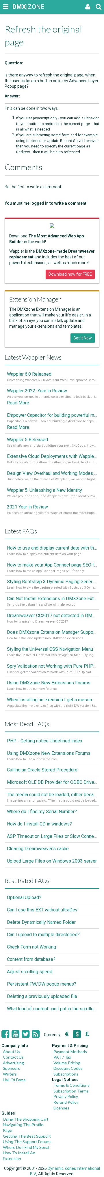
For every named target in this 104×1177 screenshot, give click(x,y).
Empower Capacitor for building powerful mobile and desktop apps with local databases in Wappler (52, 415)
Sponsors (11, 1068)
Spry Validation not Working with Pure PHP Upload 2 (52, 666)
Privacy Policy (65, 1096)
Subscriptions (65, 1074)
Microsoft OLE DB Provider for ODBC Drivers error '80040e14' (52, 782)
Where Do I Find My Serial (26, 1147)
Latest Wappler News (33, 357)
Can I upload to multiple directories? (43, 934)
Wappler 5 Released (27, 439)
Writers (10, 1074)
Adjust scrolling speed (29, 971)
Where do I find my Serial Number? (42, 811)
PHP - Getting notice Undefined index (44, 741)
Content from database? (31, 959)
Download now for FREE (70, 274)
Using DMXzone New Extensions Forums (48, 683)
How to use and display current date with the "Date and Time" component (52, 548)
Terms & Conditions (71, 1085)
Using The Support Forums (27, 1141)
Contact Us (13, 1057)
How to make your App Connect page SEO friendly (52, 565)
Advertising (13, 1062)
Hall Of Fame (14, 1079)
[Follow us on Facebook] (5, 1034)
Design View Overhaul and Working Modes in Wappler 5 (52, 473)
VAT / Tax (62, 1057)
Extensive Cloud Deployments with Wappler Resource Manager (52, 456)
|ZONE (17, 6)
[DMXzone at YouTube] (15, 1034)
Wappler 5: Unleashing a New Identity (44, 490)
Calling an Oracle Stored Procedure (42, 770)
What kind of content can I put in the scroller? (52, 1008)
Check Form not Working (31, 947)
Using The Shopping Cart (26, 1119)
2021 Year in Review (27, 507)
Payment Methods (70, 1051)
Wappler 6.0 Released (29, 374)
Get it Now (82, 338)
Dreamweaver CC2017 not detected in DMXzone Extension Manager (52, 615)
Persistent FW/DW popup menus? (41, 984)
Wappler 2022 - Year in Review (37, 390)
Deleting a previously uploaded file (42, 996)
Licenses (61, 1107)
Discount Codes (68, 1068)
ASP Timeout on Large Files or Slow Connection (52, 836)
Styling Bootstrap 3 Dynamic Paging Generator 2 (52, 581)
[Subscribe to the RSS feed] (36, 1034)
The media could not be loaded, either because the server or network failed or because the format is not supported (52, 794)
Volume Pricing (66, 1062)
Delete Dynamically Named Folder (41, 922)
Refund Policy (65, 1102)
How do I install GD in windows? (39, 824)
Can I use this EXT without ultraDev (42, 910)
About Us (11, 1051)
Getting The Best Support (27, 1136)
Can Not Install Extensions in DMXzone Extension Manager (52, 598)
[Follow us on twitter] (25, 1034)
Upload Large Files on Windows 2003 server (52, 861)
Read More (18, 403)
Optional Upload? (24, 897)
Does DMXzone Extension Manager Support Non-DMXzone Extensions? (52, 632)
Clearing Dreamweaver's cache (38, 848)
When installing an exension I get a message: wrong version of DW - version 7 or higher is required (52, 699)
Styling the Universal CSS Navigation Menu (50, 649)
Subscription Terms (71, 1090)
